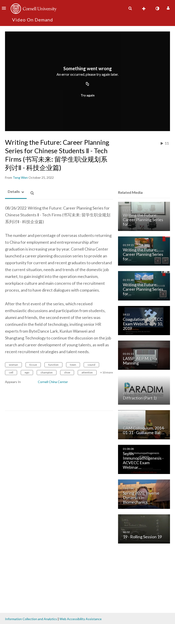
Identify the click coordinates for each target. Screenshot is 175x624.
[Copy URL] (87, 84)
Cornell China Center (53, 382)
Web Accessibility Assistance (80, 619)
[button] (5, 8)
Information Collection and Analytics (31, 619)
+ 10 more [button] (106, 372)
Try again (88, 95)
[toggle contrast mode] (157, 8)
